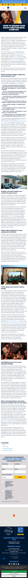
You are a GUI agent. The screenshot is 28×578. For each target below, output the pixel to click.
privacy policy (11, 501)
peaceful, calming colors (13, 321)
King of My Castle (7, 450)
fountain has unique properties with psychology (14, 322)
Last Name (17, 464)
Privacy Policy (15, 558)
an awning (11, 216)
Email (3, 469)
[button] (13, 515)
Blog (4, 444)
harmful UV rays (14, 59)
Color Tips (5, 446)
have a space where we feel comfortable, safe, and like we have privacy (14, 121)
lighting (16, 56)
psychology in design (19, 53)
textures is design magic (8, 420)
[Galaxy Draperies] (5, 8)
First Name (5, 464)
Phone (16, 469)
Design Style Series (8, 448)
